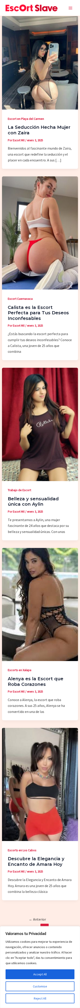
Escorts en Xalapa (19, 670)
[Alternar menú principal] (71, 8)
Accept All (40, 974)
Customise (40, 986)
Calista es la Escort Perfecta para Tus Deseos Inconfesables (38, 313)
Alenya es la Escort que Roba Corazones (35, 681)
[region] (40, 967)
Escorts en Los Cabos (22, 850)
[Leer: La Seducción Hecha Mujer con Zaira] (40, 61)
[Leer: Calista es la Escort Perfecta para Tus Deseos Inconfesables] (40, 232)
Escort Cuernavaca (20, 299)
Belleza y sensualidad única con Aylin (33, 501)
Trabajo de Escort (19, 490)
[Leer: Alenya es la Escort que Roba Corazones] (40, 604)
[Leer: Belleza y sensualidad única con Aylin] (40, 424)
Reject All (40, 998)
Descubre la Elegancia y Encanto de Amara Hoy (36, 861)
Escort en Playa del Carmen (26, 119)
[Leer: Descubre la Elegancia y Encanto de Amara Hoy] (40, 784)
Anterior (37, 919)
